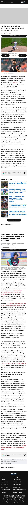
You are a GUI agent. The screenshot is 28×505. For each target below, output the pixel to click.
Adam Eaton (15, 82)
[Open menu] (2, 2)
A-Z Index (3, 492)
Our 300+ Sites (17, 479)
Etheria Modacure (7, 30)
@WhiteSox (10, 337)
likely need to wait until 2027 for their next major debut (13, 447)
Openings (15, 477)
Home (2, 224)
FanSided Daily (17, 482)
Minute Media (8, 495)
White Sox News (8, 224)
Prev (5, 55)
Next (22, 55)
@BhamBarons (13, 343)
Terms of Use (4, 487)
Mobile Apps (4, 482)
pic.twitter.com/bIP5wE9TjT (12, 346)
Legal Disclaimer (5, 489)
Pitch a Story (4, 484)
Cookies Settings (17, 492)
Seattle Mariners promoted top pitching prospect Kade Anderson (11, 292)
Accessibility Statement (19, 489)
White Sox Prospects (9, 467)
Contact (3, 479)
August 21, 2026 (22, 347)
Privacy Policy (17, 484)
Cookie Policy (16, 487)
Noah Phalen (6, 247)
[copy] (10, 33)
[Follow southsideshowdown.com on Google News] (25, 173)
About (2, 477)
